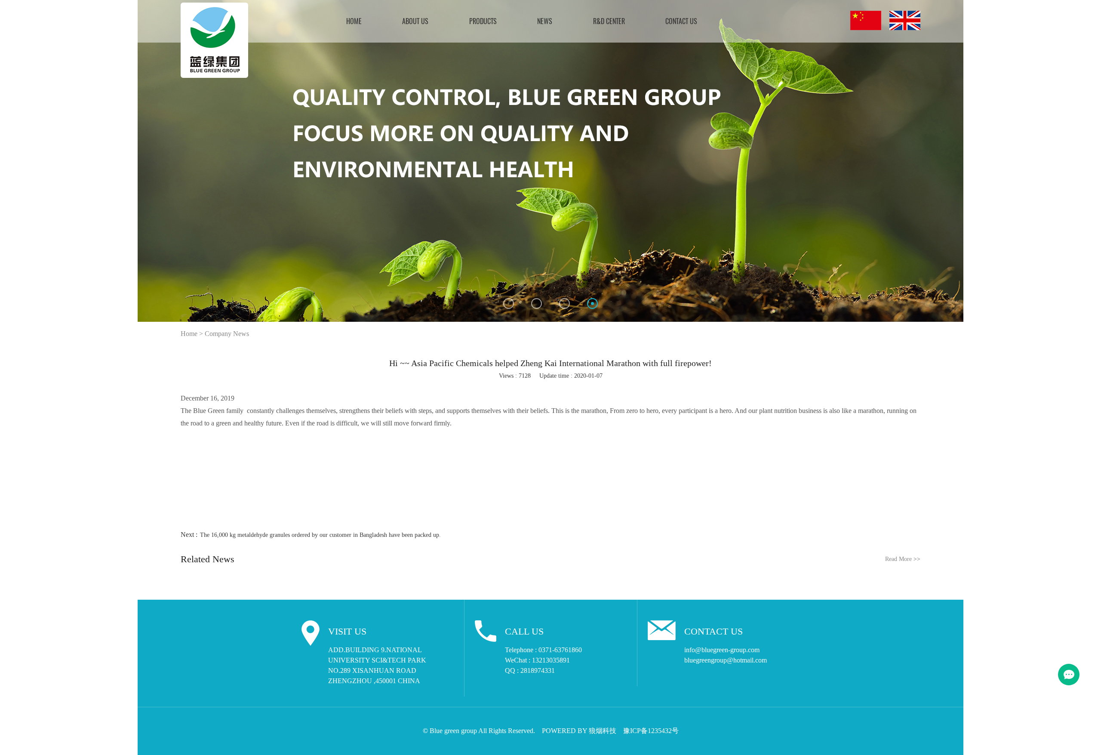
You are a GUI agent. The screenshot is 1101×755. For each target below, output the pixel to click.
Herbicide (455, 111)
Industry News (523, 67)
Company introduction (403, 56)
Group (384, 67)
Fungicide (456, 100)
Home (354, 22)
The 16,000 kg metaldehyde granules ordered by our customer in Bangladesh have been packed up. (320, 535)
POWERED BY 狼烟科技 (579, 730)
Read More (902, 559)
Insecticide (457, 89)
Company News (525, 56)
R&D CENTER (609, 22)
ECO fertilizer (462, 78)
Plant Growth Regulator (473, 56)
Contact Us (681, 22)
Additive (454, 121)
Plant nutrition (462, 67)
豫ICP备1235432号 (651, 730)
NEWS (544, 22)
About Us (415, 22)
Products (483, 22)
